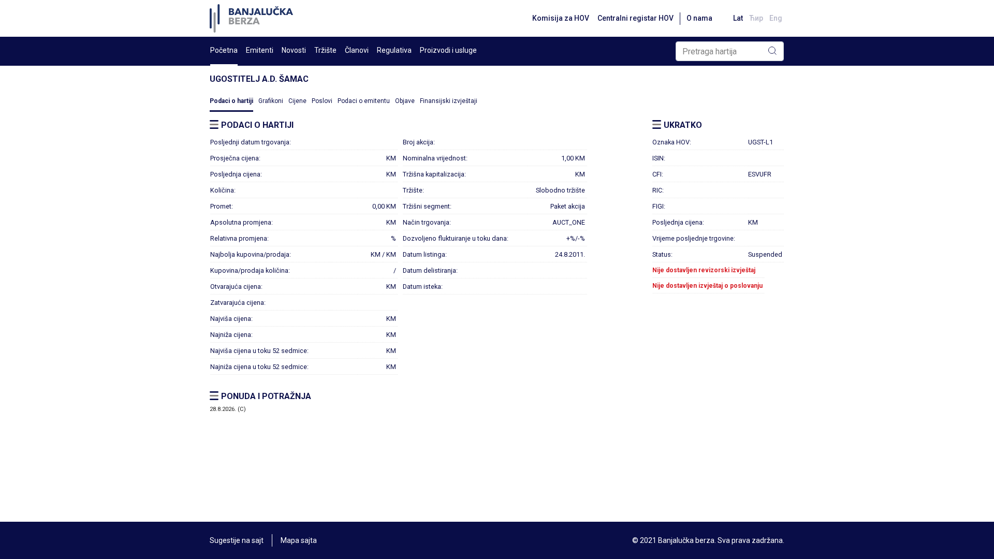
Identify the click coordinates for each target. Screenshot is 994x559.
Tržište (325, 50)
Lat (738, 18)
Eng (775, 18)
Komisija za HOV (560, 18)
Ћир (756, 18)
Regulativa (394, 50)
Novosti (294, 50)
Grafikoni (270, 101)
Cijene (297, 101)
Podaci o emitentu (364, 101)
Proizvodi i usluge (448, 50)
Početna (224, 50)
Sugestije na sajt (237, 540)
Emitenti (259, 50)
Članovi (357, 50)
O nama (699, 18)
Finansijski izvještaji (448, 101)
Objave (405, 101)
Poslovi (322, 101)
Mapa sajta (299, 540)
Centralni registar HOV (635, 18)
